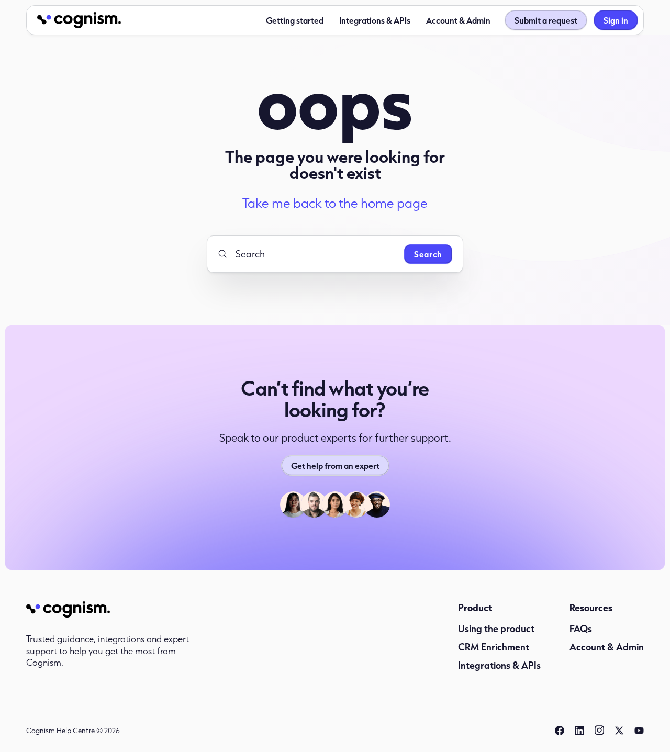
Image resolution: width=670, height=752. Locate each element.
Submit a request (546, 20)
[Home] (79, 20)
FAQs (581, 628)
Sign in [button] (616, 20)
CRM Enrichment (493, 647)
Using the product (496, 628)
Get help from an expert (335, 465)
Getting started (294, 20)
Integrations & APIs (374, 20)
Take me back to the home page (335, 203)
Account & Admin (458, 20)
